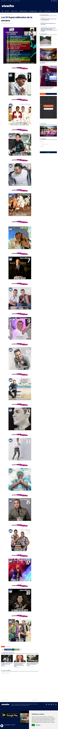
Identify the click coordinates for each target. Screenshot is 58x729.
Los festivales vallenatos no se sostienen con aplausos (48, 62)
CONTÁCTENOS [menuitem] (47, 11)
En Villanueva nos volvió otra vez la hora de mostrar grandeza (6, 664)
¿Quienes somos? (4, 0)
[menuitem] (2, 11)
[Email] (18, 649)
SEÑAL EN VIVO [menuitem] (14, 11)
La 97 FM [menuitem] (40, 11)
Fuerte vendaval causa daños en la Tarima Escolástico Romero (32, 664)
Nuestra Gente (10, 14)
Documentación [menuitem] (33, 11)
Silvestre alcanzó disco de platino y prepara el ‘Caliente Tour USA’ (47, 88)
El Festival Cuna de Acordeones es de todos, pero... (48, 24)
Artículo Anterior (5, 700)
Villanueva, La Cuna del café (45, 45)
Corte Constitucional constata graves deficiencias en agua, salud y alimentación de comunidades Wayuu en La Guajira (49, 30)
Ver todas (37, 652)
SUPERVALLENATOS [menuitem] (23, 11)
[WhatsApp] (16, 649)
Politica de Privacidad (16, 0)
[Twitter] (13, 649)
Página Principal (4, 14)
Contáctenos (10, 0)
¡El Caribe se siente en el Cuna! (48, 133)
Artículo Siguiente (34, 700)
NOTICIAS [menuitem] (7, 11)
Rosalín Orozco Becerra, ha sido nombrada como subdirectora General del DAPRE (19, 665)
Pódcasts (42, 93)
